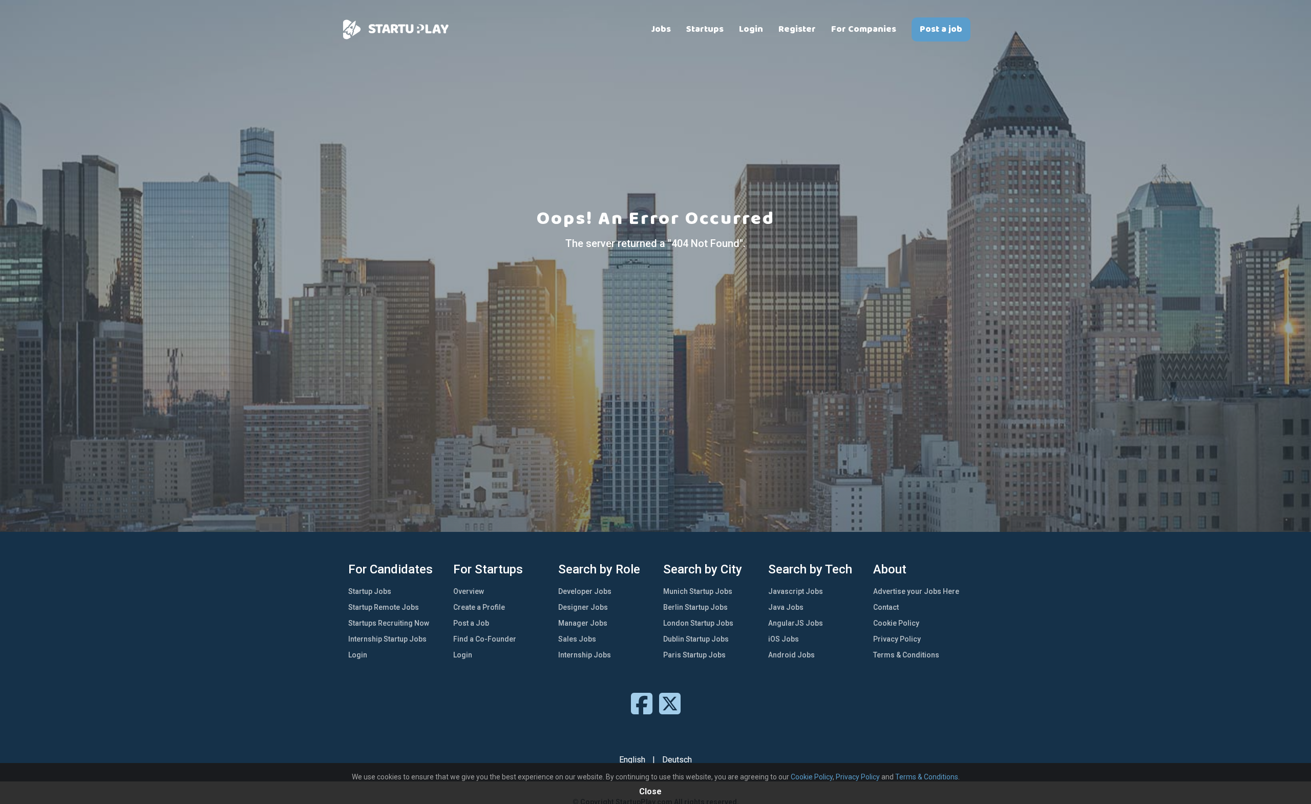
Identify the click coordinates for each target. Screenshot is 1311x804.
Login (751, 29)
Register (797, 29)
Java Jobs (785, 607)
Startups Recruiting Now (388, 623)
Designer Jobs (583, 607)
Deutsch (677, 760)
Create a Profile (479, 607)
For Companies (863, 29)
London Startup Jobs (698, 623)
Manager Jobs (582, 623)
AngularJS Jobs (795, 623)
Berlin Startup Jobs (695, 607)
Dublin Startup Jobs (696, 639)
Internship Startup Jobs (387, 639)
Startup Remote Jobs (383, 607)
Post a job (941, 29)
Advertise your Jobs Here (916, 591)
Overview (468, 591)
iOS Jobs (783, 639)
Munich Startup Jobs (697, 591)
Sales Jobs (577, 639)
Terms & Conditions (906, 655)
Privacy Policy (897, 639)
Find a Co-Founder (484, 639)
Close (650, 791)
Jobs (661, 29)
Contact (886, 607)
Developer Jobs (584, 591)
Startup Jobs (369, 591)
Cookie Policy (896, 623)
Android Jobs (791, 655)
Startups (705, 29)
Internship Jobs (584, 655)
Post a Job (471, 623)
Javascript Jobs (795, 591)
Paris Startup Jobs (694, 655)
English (632, 760)
